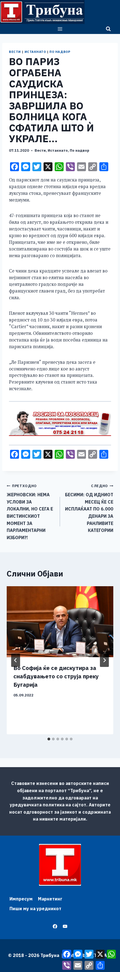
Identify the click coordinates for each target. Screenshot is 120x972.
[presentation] (60, 621)
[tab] (48, 739)
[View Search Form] (108, 29)
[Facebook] (55, 926)
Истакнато (35, 52)
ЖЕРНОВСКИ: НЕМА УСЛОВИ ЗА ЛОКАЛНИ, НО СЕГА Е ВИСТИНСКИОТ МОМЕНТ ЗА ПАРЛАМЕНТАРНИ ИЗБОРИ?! (30, 511)
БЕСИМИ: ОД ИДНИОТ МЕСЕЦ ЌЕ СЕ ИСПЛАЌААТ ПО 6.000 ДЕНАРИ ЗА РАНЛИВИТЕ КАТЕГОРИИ (89, 508)
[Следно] (104, 660)
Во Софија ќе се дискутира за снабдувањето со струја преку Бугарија (56, 676)
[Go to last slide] (15, 660)
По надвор (59, 52)
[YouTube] (65, 926)
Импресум (21, 899)
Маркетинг (50, 899)
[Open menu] (60, 28)
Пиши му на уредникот (35, 908)
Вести (15, 52)
